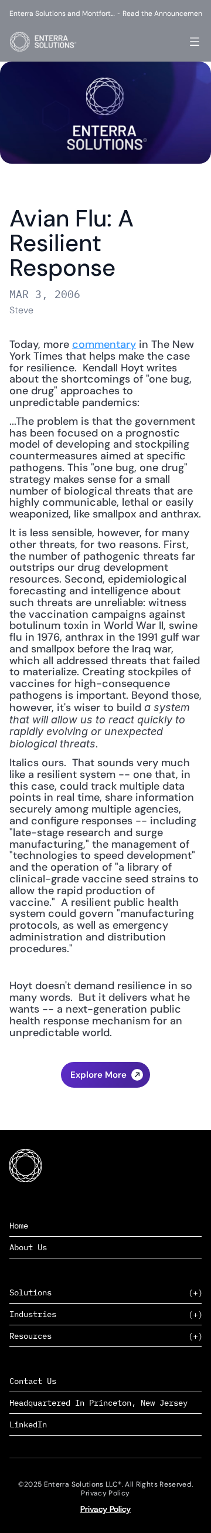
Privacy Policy (105, 1509)
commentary (104, 344)
